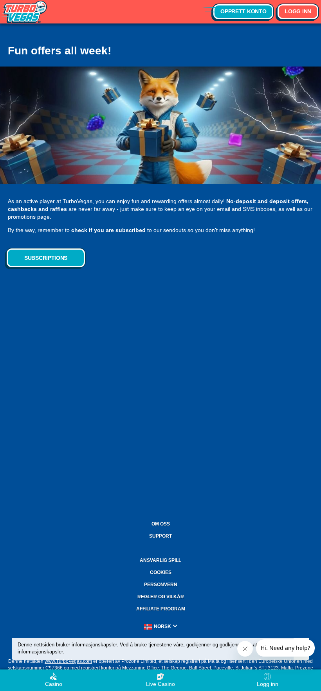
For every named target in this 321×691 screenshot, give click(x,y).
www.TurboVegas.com (68, 661)
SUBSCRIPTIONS (45, 258)
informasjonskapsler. (41, 652)
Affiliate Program (160, 609)
